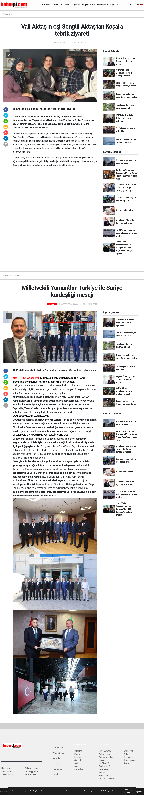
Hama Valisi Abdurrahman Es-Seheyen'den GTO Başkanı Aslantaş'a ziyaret (124, 248)
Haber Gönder (31, 774)
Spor (92, 4)
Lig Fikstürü (104, 763)
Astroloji (127, 763)
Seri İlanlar (103, 772)
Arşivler (56, 764)
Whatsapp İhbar (31, 771)
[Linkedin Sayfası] (22, 758)
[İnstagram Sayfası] (12, 758)
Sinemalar (103, 769)
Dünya (56, 4)
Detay (129, 789)
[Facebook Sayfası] (2, 758)
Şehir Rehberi (105, 775)
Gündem (46, 4)
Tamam (128, 792)
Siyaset (76, 4)
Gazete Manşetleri (107, 779)
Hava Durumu (105, 751)
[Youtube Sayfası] (17, 758)
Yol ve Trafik (104, 754)
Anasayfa (7, 14)
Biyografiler (129, 757)
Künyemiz (57, 769)
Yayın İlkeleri (6, 771)
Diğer (113, 4)
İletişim (55, 774)
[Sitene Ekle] (37, 758)
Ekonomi (65, 4)
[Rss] (27, 758)
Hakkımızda (6, 768)
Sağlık (85, 4)
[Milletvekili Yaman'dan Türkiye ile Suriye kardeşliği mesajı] (50, 337)
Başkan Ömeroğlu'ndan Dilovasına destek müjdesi (126, 61)
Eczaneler (103, 760)
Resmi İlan (102, 4)
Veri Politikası (7, 774)
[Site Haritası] (32, 758)
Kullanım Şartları (32, 768)
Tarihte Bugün (105, 766)
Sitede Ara (128, 751)
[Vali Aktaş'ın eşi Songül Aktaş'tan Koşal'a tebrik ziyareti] (50, 75)
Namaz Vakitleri (106, 757)
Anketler (127, 754)
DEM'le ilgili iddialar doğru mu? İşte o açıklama (125, 118)
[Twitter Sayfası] (7, 758)
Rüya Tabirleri (129, 760)
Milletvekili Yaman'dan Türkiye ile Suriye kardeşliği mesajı (126, 187)
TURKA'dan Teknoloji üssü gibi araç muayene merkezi (126, 233)
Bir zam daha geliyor (125, 210)
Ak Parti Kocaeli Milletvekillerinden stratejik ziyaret (124, 73)
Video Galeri (58, 753)
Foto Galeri (58, 747)
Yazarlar (57, 758)
